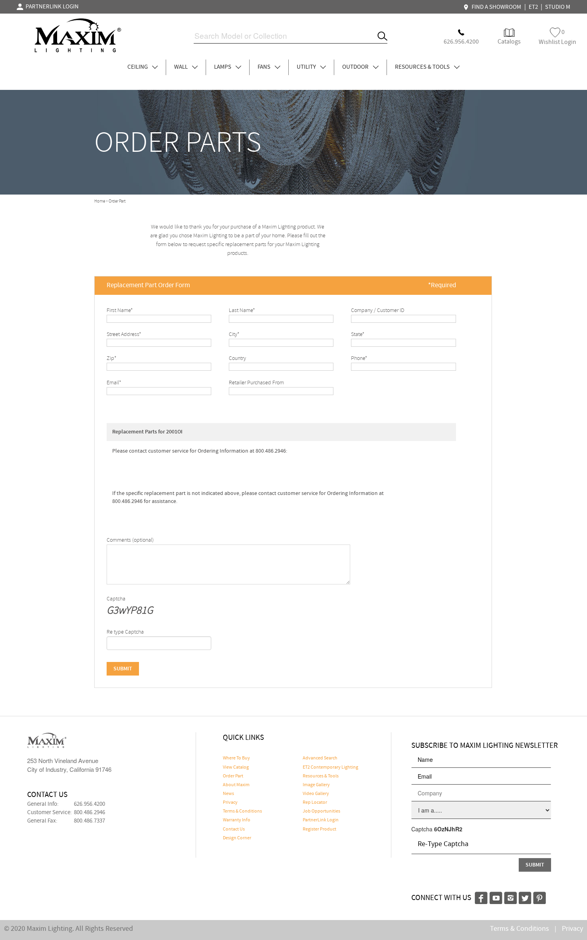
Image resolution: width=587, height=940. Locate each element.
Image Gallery (316, 785)
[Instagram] (510, 897)
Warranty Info (236, 820)
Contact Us (234, 829)
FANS (265, 67)
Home (99, 201)
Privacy (230, 802)
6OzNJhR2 (448, 829)
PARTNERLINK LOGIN (51, 7)
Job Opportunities (321, 811)
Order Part (233, 776)
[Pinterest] (539, 897)
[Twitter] (525, 897)
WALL (181, 67)
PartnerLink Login (321, 820)
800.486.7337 (89, 821)
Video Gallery (316, 794)
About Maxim (236, 785)
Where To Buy (236, 758)
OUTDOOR (356, 67)
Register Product (319, 829)
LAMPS (223, 67)
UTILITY (307, 67)
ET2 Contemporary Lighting (330, 767)
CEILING (138, 67)
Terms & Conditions (242, 811)
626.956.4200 (89, 804)
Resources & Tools (321, 776)
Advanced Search (320, 758)
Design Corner (237, 838)
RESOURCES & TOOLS (423, 67)
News (228, 794)
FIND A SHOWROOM (495, 7)
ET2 (533, 7)
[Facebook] (481, 897)
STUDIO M (557, 7)
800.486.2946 (89, 813)
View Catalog (236, 767)
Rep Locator (315, 802)
